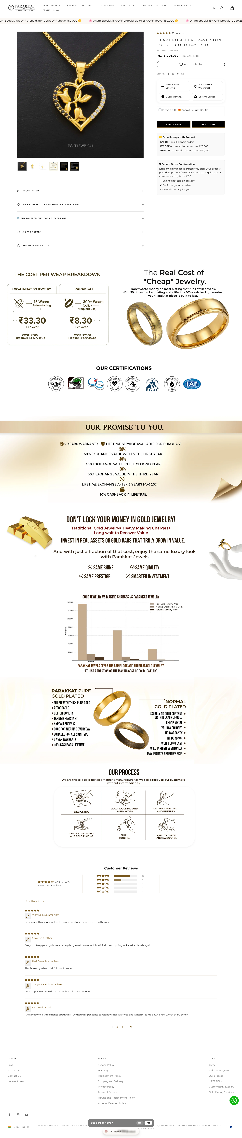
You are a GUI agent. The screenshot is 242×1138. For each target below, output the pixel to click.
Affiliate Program (219, 1070)
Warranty (103, 1070)
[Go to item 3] (43, 166)
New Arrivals (51, 6)
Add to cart (173, 124)
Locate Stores (16, 1081)
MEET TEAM (216, 1081)
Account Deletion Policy (112, 1103)
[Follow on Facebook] (9, 1114)
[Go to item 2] (32, 166)
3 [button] (122, 1026)
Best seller (128, 6)
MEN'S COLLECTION (154, 6)
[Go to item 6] (74, 166)
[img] (32, 910)
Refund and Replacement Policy (116, 1097)
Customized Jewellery (221, 1086)
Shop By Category (79, 6)
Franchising (50, 10)
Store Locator (182, 6)
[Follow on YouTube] (26, 1114)
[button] (164, 33)
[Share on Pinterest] (177, 74)
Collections (106, 6)
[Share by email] (182, 74)
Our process (216, 1075)
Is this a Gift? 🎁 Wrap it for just (186, 110)
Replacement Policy (109, 1075)
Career (212, 1065)
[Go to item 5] (64, 166)
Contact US (14, 1075)
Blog (10, 1065)
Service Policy (106, 1065)
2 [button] (117, 1026)
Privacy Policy (106, 1086)
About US (13, 1070)
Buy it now (208, 124)
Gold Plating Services (221, 1092)
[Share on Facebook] (168, 74)
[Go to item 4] (53, 166)
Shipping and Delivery (110, 1081)
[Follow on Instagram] (18, 1114)
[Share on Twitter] (173, 74)
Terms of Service (107, 1092)
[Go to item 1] (22, 166)
